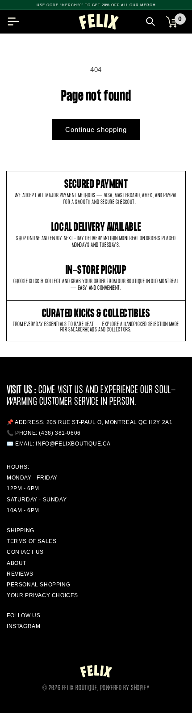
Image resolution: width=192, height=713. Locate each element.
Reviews (20, 574)
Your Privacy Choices (42, 595)
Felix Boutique (79, 688)
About (16, 563)
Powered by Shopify (125, 688)
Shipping (20, 530)
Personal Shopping (38, 584)
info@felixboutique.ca (73, 444)
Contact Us (25, 552)
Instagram (23, 626)
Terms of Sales (31, 541)
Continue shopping (96, 129)
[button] (13, 21)
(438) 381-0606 (59, 433)
